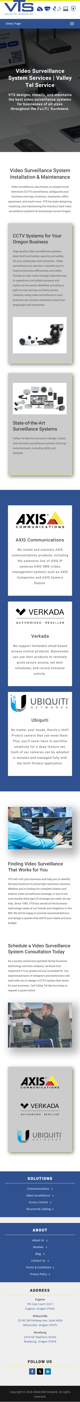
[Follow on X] (40, 1371)
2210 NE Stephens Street (40, 1337)
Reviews (39, 1247)
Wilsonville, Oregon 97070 (40, 1325)
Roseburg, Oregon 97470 (40, 1341)
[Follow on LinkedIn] (48, 1371)
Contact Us (38, 1260)
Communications (39, 1188)
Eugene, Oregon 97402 (40, 1308)
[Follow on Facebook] (32, 1371)
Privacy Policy (39, 1274)
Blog (39, 1254)
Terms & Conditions (39, 1267)
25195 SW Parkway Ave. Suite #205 (40, 1320)
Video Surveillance (39, 1195)
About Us (39, 1240)
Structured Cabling (39, 1209)
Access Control (39, 1202)
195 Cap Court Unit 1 (40, 1304)
